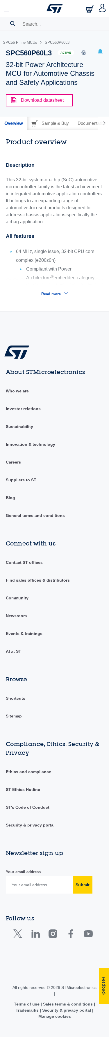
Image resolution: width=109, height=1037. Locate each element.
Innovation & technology (30, 444)
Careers (13, 462)
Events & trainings (24, 633)
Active (65, 52)
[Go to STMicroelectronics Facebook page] (70, 935)
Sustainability (19, 426)
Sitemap (14, 716)
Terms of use (27, 1004)
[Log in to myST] (102, 8)
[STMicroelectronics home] (55, 8)
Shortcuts (15, 698)
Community (17, 598)
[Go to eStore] (90, 9)
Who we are (17, 391)
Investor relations (23, 408)
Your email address (23, 872)
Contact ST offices (24, 562)
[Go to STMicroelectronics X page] (19, 935)
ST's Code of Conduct (27, 807)
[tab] (13, 123)
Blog (10, 497)
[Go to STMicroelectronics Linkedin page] (35, 935)
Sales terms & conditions (68, 1004)
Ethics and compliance (28, 771)
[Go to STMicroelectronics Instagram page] (53, 935)
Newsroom (16, 615)
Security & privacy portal (30, 825)
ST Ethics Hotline (23, 789)
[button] (6, 8)
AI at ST (13, 651)
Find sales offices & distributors (38, 580)
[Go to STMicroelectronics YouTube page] (88, 935)
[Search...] (12, 23)
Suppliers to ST (21, 480)
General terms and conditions (35, 515)
